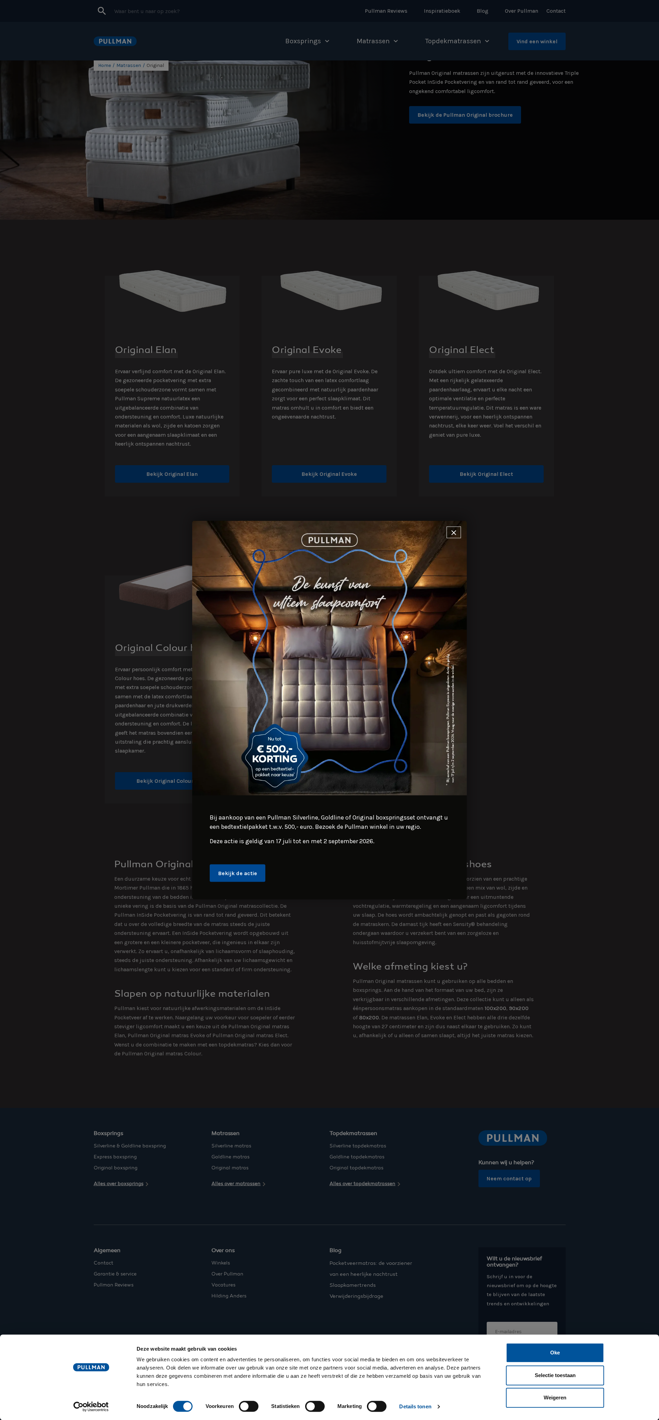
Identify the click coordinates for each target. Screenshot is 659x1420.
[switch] (248, 1406)
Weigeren (555, 1397)
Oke (555, 1352)
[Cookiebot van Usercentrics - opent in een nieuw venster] (91, 1406)
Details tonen (415, 1406)
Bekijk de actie (237, 873)
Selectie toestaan (555, 1375)
